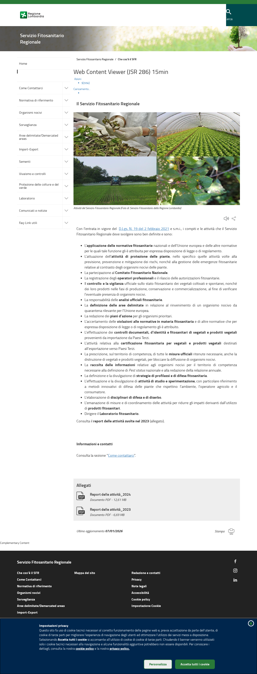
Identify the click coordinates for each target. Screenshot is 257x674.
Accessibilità (140, 592)
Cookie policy (141, 599)
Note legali (139, 586)
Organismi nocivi (28, 592)
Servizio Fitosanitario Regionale (94, 59)
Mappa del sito (84, 572)
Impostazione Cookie (146, 605)
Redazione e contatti (146, 572)
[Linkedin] (235, 579)
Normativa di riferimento (34, 586)
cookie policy (85, 648)
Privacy (137, 579)
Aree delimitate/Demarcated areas (41, 605)
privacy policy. (120, 648)
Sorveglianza (26, 599)
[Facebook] (235, 561)
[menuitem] (161, 83)
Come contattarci (121, 455)
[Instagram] (235, 570)
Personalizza (158, 664)
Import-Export (27, 612)
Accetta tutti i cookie (195, 664)
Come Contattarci (29, 579)
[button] (229, 15)
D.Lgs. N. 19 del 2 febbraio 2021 (144, 228)
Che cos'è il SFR (28, 572)
